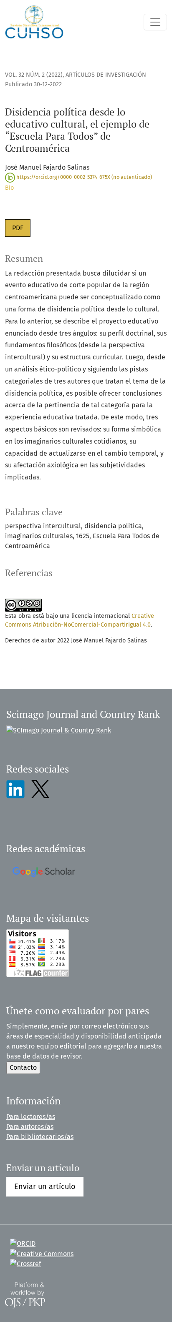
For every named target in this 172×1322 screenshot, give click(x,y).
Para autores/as (29, 1127)
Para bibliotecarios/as (39, 1137)
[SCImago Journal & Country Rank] (58, 730)
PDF (17, 228)
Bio (9, 187)
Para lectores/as (30, 1117)
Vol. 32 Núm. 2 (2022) (34, 74)
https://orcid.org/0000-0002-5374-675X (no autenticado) (83, 177)
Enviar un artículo (45, 1186)
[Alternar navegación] (155, 22)
